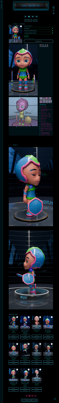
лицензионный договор (30, 30)
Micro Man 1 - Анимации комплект (25, 357)
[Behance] (33, 16)
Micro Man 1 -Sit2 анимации (13, 357)
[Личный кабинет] (53, 13)
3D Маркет (22, 23)
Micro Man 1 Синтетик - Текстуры (36, 383)
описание (26, 28)
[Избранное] (53, 10)
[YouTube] (29, 16)
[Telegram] (25, 16)
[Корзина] (53, 7)
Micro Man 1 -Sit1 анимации (48, 330)
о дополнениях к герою (30, 33)
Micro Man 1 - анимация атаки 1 (37, 357)
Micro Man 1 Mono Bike (14, 330)
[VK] (36, 16)
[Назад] (11, 70)
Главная (15, 23)
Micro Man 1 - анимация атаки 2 (48, 357)
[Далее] (36, 70)
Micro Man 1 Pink (36, 329)
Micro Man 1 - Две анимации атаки (13, 383)
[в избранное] (21, 26)
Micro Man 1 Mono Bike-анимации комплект (25, 331)
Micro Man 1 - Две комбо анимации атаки (25, 383)
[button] (21, 96)
